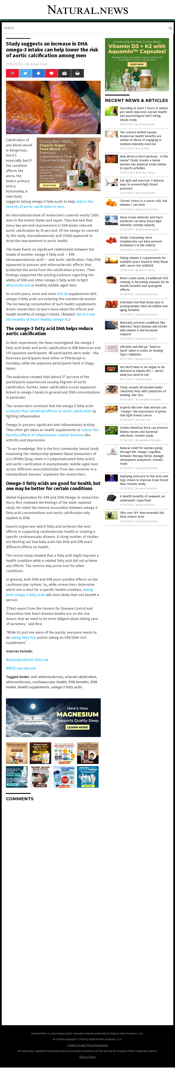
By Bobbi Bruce (144, 379)
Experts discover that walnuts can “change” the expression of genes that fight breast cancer (143, 411)
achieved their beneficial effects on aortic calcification (49, 411)
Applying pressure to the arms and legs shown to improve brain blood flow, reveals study (144, 480)
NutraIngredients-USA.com (27, 660)
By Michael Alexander (147, 229)
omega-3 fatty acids (66, 687)
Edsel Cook (39, 64)
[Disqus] (53, 858)
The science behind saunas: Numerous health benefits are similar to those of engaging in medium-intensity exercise (140, 138)
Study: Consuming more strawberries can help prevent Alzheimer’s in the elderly (141, 241)
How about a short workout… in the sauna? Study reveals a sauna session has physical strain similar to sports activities (144, 162)
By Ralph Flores (144, 359)
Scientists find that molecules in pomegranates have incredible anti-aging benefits (144, 306)
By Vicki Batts (143, 148)
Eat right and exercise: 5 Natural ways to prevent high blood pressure (142, 184)
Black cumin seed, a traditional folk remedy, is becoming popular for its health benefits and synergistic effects (144, 284)
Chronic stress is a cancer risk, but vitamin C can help (143, 203)
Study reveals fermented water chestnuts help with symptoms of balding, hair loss (143, 391)
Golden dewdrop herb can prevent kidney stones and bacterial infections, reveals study (144, 431)
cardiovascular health (49, 682)
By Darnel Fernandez (147, 209)
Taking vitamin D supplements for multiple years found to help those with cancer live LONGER (144, 261)
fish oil (62, 294)
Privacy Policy (87, 1057)
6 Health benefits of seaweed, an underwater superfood (142, 498)
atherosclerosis (18, 285)
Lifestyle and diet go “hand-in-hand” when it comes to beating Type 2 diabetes (141, 350)
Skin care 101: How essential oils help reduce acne (142, 514)
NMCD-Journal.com (21, 668)
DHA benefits (78, 682)
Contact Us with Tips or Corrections (87, 1045)
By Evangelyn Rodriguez (148, 399)
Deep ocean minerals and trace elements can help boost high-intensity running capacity (141, 221)
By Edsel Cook (143, 420)
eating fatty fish (23, 638)
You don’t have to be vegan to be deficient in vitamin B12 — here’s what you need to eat (142, 371)
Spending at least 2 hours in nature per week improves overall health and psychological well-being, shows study (144, 114)
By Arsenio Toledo (145, 124)
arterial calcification (80, 677)
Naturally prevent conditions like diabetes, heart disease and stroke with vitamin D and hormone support (143, 328)
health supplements (34, 687)
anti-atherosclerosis (47, 677)
